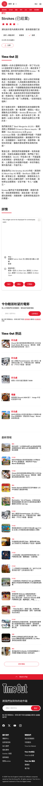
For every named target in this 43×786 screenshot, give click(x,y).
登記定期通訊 (29, 739)
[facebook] (3, 725)
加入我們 (5, 746)
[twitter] (9, 725)
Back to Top (24, 677)
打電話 (29, 284)
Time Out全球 (29, 755)
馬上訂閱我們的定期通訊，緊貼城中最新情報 (18, 308)
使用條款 (27, 319)
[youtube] (15, 725)
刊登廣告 (28, 742)
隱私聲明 (5, 750)
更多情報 (21, 664)
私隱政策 (38, 319)
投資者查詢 (6, 742)
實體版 (27, 765)
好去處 (11, 10)
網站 (19, 284)
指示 (9, 284)
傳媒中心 (5, 739)
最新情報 (4, 10)
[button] (39, 219)
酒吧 (21, 10)
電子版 (27, 768)
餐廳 (16, 10)
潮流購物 (36, 10)
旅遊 (30, 10)
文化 (26, 10)
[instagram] (20, 725)
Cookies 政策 (7, 754)
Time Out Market (30, 746)
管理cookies (6, 761)
